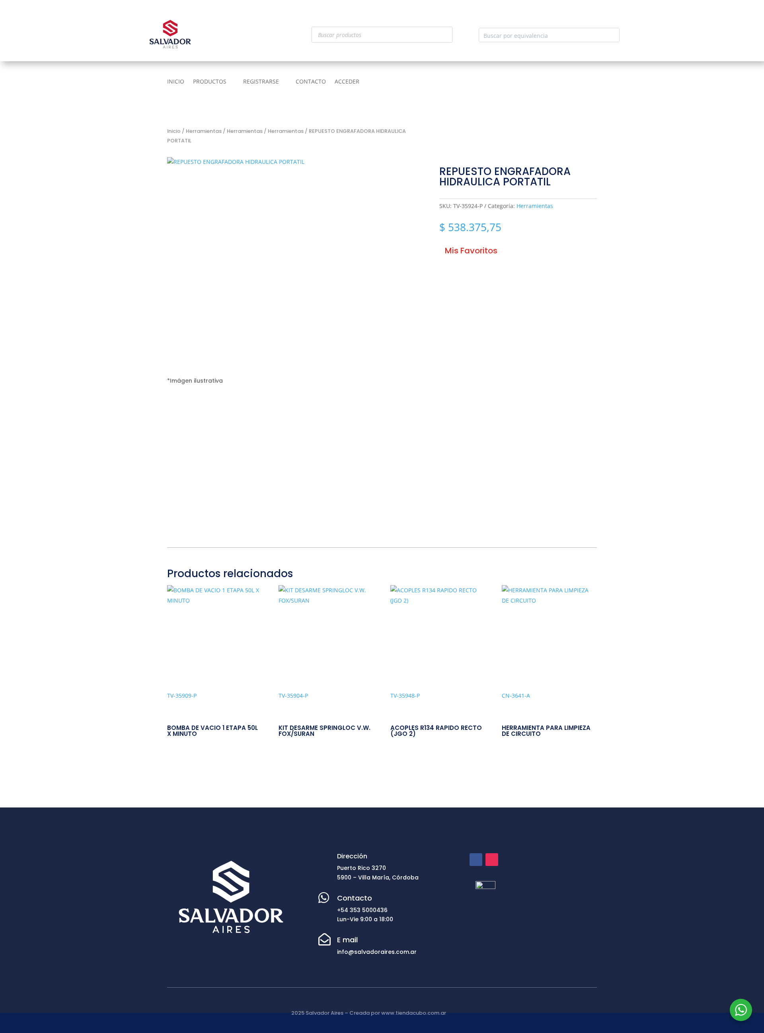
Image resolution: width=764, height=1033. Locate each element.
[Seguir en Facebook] (476, 859)
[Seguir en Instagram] (491, 859)
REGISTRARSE (261, 82)
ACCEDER (347, 82)
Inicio (174, 131)
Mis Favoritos (471, 250)
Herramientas (204, 131)
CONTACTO (311, 82)
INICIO (175, 82)
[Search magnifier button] (612, 35)
